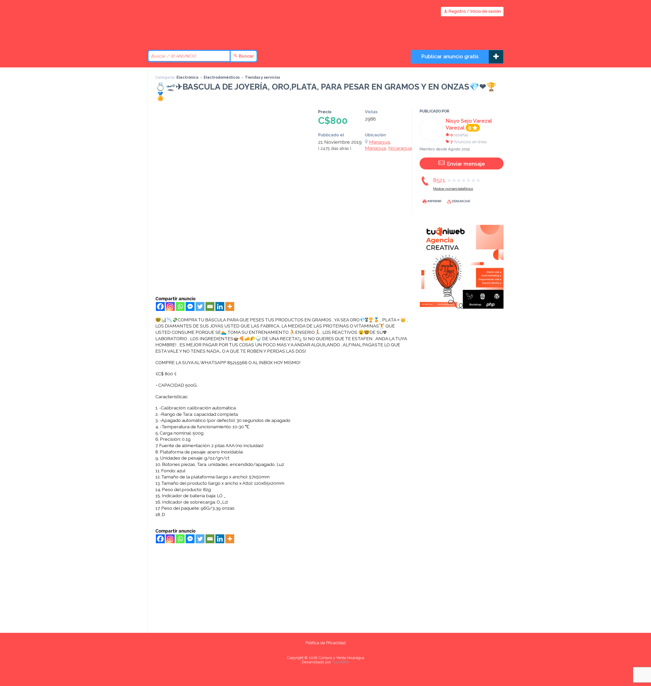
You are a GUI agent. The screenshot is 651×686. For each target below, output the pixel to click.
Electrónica (187, 77)
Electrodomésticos (222, 77)
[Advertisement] (282, 257)
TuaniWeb (340, 662)
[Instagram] (170, 306)
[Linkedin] (219, 306)
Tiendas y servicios (262, 77)
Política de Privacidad (325, 642)
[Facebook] (160, 306)
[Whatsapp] (180, 306)
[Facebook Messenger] (190, 306)
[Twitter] (200, 306)
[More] (229, 306)
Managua (379, 142)
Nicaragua (400, 148)
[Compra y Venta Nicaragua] (191, 36)
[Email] (209, 306)
